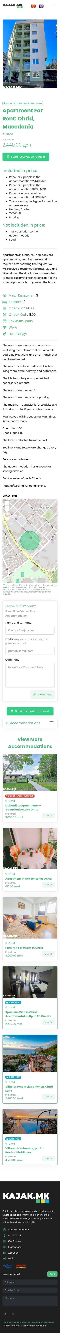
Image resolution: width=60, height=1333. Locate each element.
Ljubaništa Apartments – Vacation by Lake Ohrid (23, 808)
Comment (12, 660)
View (47, 815)
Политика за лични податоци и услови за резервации (28, 1322)
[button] (7, 503)
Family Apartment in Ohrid (24, 948)
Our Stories (14, 1241)
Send (52, 1274)
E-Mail (26, 641)
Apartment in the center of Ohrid (28, 879)
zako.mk (14, 1325)
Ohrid (9, 134)
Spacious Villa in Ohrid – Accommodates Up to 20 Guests (28, 1014)
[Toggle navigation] (55, 6)
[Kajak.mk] (12, 6)
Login (11, 1258)
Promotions (15, 1247)
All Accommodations (22, 723)
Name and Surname (18, 623)
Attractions (14, 1235)
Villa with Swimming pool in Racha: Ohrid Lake (24, 1150)
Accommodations (18, 1229)
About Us (13, 1252)
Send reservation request (27, 157)
